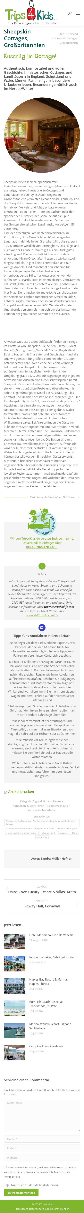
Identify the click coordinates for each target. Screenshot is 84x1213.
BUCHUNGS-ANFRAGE (41, 547)
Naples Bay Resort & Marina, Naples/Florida (48, 981)
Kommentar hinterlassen (42, 810)
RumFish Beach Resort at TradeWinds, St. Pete (46, 1004)
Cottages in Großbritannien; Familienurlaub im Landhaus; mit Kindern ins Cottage (40, 822)
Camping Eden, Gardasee (46, 1046)
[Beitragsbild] (14, 941)
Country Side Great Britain (19, 828)
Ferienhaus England (68, 828)
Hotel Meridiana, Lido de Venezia (51, 935)
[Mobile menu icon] (77, 13)
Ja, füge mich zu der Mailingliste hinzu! (32, 1185)
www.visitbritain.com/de (42, 615)
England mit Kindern (45, 828)
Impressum (21, 1208)
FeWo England (48, 833)
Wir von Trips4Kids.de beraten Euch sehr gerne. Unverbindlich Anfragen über (42, 540)
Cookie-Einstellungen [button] (57, 1208)
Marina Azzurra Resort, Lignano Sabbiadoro (50, 1026)
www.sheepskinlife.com (59, 607)
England (37, 801)
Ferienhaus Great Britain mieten (22, 833)
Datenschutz (36, 1208)
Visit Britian (42, 837)
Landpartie (63, 833)
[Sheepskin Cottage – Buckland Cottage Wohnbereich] (42, 135)
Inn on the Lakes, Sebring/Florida (51, 957)
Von (28, 805)
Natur (75, 833)
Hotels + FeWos (52, 801)
